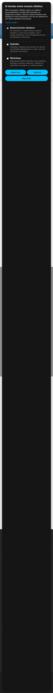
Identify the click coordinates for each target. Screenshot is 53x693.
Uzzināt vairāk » (11, 22)
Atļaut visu (15, 72)
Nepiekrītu (26, 78)
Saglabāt (37, 72)
